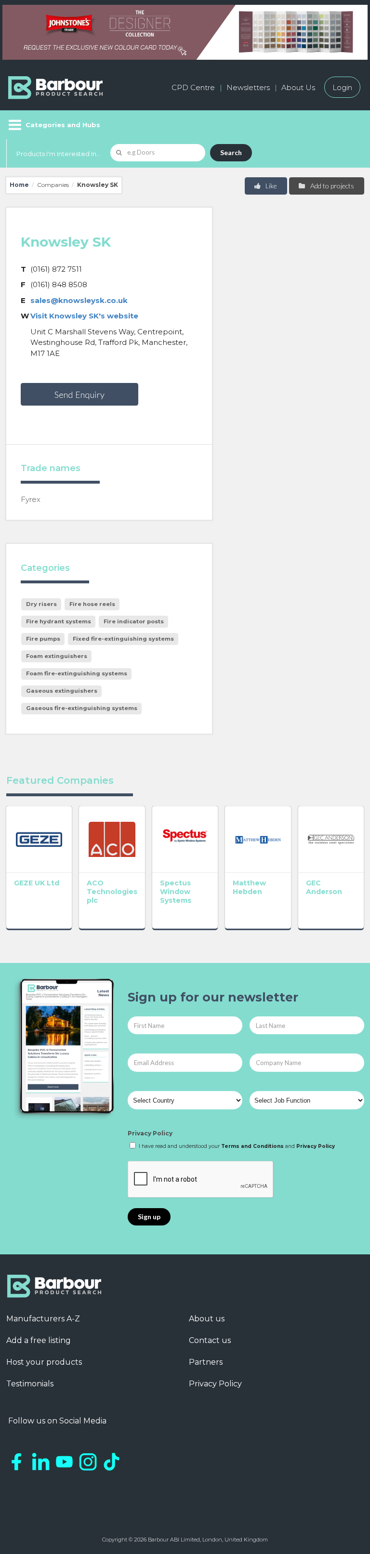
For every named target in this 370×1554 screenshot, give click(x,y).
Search (231, 152)
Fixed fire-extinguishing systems (123, 638)
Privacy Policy (150, 1133)
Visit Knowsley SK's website (84, 315)
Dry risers (41, 604)
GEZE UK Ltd (36, 883)
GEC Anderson (324, 887)
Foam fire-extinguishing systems (76, 673)
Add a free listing (38, 1340)
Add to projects (331, 186)
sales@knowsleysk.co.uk (79, 300)
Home (19, 184)
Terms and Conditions (252, 1146)
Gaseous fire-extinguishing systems (81, 708)
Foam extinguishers (56, 656)
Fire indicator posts (134, 621)
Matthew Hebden (249, 887)
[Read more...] (39, 839)
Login (342, 87)
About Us (298, 87)
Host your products (44, 1362)
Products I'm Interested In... (58, 154)
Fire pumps (43, 638)
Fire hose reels (92, 604)
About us (207, 1318)
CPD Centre (193, 87)
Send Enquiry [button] (79, 394)
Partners (206, 1362)
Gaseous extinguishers (61, 690)
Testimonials (29, 1383)
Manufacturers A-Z (43, 1318)
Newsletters (248, 87)
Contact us (210, 1340)
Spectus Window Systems (175, 892)
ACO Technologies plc (112, 892)
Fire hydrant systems (58, 621)
